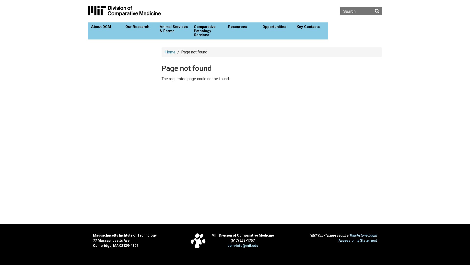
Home (170, 52)
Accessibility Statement (358, 240)
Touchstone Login (363, 235)
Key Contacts (308, 27)
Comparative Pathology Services (205, 31)
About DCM (101, 27)
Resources (237, 27)
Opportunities (274, 27)
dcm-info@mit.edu (242, 246)
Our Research (137, 27)
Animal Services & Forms (174, 29)
